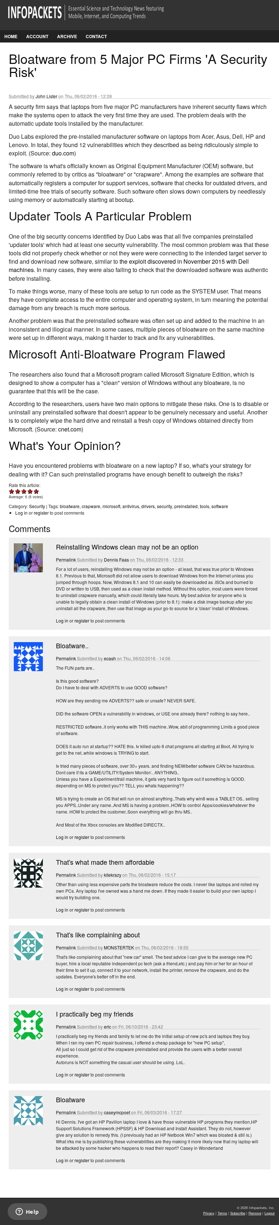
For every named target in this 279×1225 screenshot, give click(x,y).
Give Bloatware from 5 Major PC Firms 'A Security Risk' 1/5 (12, 491)
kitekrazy (112, 875)
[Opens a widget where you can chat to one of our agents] (27, 1212)
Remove (254, 1213)
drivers (148, 506)
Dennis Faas (116, 559)
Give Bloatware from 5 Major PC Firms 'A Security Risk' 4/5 (30, 491)
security (164, 506)
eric (107, 1026)
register (41, 513)
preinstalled (186, 506)
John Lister (46, 96)
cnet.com (69, 429)
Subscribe (237, 1213)
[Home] (96, 17)
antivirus (130, 506)
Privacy (208, 1213)
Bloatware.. (72, 645)
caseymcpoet (117, 1112)
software (219, 506)
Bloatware (70, 1099)
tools (204, 506)
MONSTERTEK (119, 947)
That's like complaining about (98, 934)
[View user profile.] (27, 570)
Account (37, 36)
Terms (222, 1213)
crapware (91, 506)
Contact (96, 36)
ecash (110, 658)
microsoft (111, 506)
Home (10, 36)
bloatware (70, 506)
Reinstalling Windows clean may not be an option (127, 546)
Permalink (66, 559)
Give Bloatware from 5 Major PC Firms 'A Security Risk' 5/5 (36, 491)
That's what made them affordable (105, 862)
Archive (67, 36)
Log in (21, 513)
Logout (269, 1213)
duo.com (63, 153)
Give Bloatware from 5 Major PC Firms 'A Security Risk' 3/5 (24, 491)
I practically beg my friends (94, 1013)
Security (37, 506)
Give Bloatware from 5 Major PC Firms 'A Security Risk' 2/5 (18, 491)
